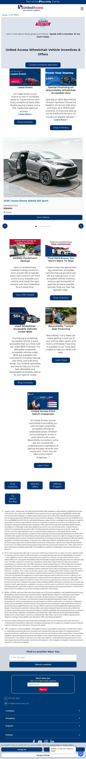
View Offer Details (25, 295)
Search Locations (43, 664)
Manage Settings (43, 755)
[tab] (36, 226)
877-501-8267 (14, 698)
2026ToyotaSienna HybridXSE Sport (26, 200)
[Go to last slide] (5, 225)
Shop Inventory (25, 122)
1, (29, 111)
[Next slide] (81, 225)
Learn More (61, 360)
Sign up (43, 689)
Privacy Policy (68, 745)
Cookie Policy (55, 745)
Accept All (22, 749)
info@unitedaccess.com (19, 703)
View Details (43, 217)
